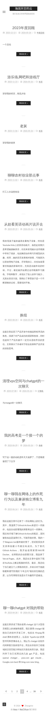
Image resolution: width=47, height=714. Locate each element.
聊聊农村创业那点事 (23, 175)
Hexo (15, 709)
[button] (4, 12)
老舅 (23, 126)
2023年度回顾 (23, 28)
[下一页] (40, 691)
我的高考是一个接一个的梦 (23, 438)
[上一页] (6, 691)
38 (34, 691)
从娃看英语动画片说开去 (23, 224)
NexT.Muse (24, 709)
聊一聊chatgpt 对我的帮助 (23, 608)
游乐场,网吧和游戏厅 (23, 77)
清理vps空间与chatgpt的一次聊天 (23, 383)
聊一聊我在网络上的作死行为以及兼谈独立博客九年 (23, 499)
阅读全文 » (23, 54)
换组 (23, 315)
